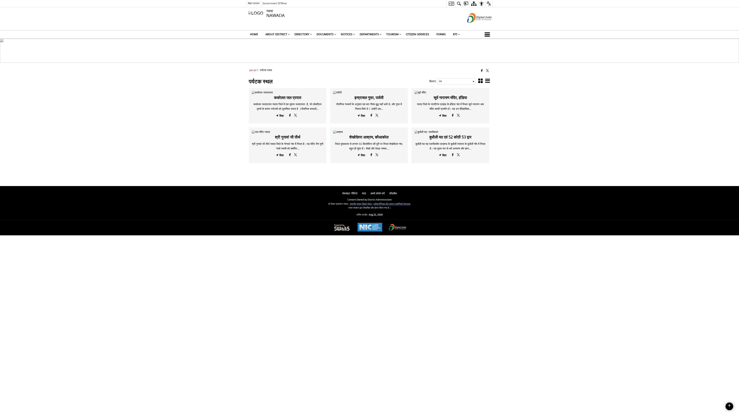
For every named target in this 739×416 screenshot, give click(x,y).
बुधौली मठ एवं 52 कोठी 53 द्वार (450, 137)
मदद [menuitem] (364, 193)
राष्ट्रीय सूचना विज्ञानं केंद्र (361, 204)
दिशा (281, 116)
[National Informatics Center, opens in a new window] (370, 227)
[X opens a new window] (295, 116)
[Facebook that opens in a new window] (481, 71)
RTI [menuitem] (455, 34)
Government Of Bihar (274, 3)
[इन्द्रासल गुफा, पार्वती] (369, 92)
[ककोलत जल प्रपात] (288, 92)
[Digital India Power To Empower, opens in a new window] (397, 227)
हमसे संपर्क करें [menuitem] (378, 193)
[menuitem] (451, 3)
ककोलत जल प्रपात (287, 98)
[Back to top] (729, 406)
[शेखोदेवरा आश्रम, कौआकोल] (369, 132)
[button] (488, 34)
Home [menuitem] (254, 34)
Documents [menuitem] (325, 34)
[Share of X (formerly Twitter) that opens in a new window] (487, 71)
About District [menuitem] (276, 34)
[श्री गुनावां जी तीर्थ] (288, 132)
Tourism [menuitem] (392, 34)
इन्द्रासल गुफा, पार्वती (369, 98)
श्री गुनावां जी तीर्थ (287, 137)
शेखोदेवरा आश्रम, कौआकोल (369, 137)
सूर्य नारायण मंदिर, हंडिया (450, 98)
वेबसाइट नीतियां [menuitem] (349, 193)
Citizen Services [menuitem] (417, 34)
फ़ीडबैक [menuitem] (393, 193)
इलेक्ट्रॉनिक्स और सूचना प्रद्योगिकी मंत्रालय (392, 204)
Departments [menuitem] (369, 34)
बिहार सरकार (254, 3)
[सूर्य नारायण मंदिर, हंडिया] (450, 92)
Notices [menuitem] (346, 34)
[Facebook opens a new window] (290, 116)
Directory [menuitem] (301, 34)
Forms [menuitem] (441, 34)
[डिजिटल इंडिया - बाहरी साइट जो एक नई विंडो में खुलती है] (475, 26)
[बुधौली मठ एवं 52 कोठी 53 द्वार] (450, 132)
